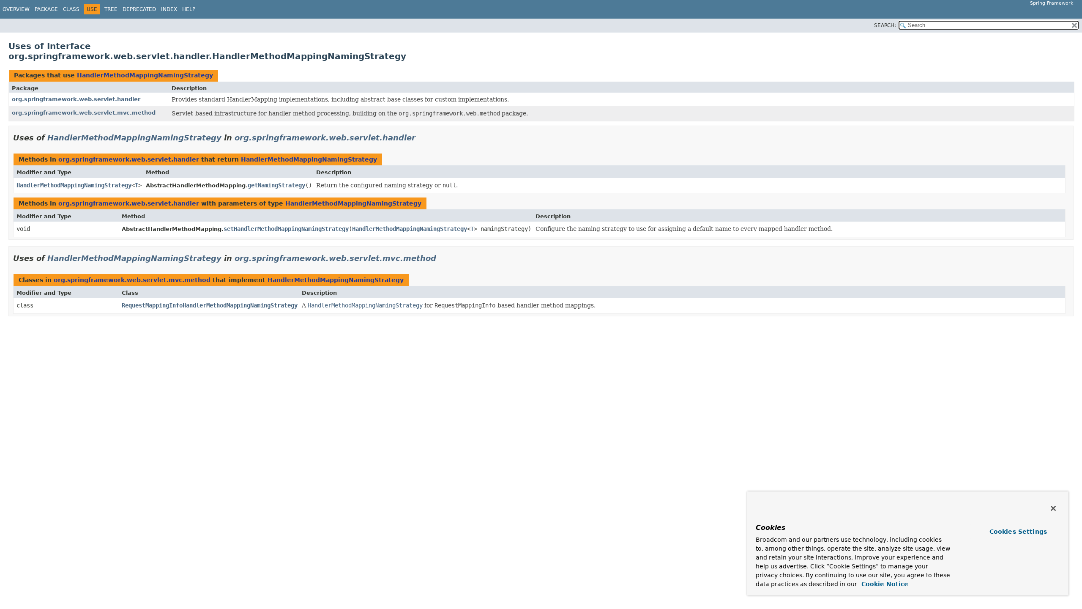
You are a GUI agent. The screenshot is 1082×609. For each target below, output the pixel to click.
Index (169, 9)
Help (188, 9)
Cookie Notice (883, 584)
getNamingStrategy (276, 185)
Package (46, 9)
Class (71, 9)
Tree (110, 9)
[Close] (1053, 508)
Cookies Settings (1018, 531)
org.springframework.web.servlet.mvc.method (84, 113)
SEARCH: (885, 25)
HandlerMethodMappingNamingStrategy (145, 75)
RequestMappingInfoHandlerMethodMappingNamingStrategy (210, 305)
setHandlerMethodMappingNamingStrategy (286, 228)
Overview (16, 9)
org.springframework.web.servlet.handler (76, 99)
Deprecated (139, 9)
